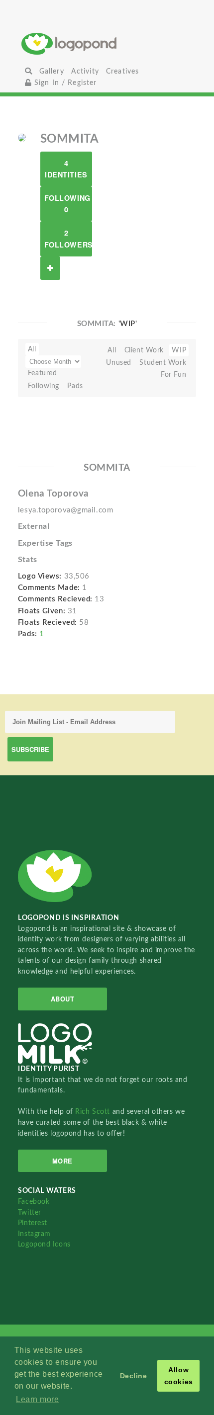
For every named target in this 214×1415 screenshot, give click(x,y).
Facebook (33, 1201)
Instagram (34, 1234)
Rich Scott (93, 1111)
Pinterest (32, 1223)
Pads (75, 386)
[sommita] (22, 137)
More (62, 1160)
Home (107, 43)
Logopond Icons (44, 1244)
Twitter (29, 1212)
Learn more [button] (37, 1399)
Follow (50, 268)
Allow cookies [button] (178, 1376)
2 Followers (68, 238)
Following (43, 386)
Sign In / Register (64, 82)
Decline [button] (133, 1376)
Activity (85, 71)
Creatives (122, 71)
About (63, 998)
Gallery (51, 71)
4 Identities (66, 168)
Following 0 (67, 203)
